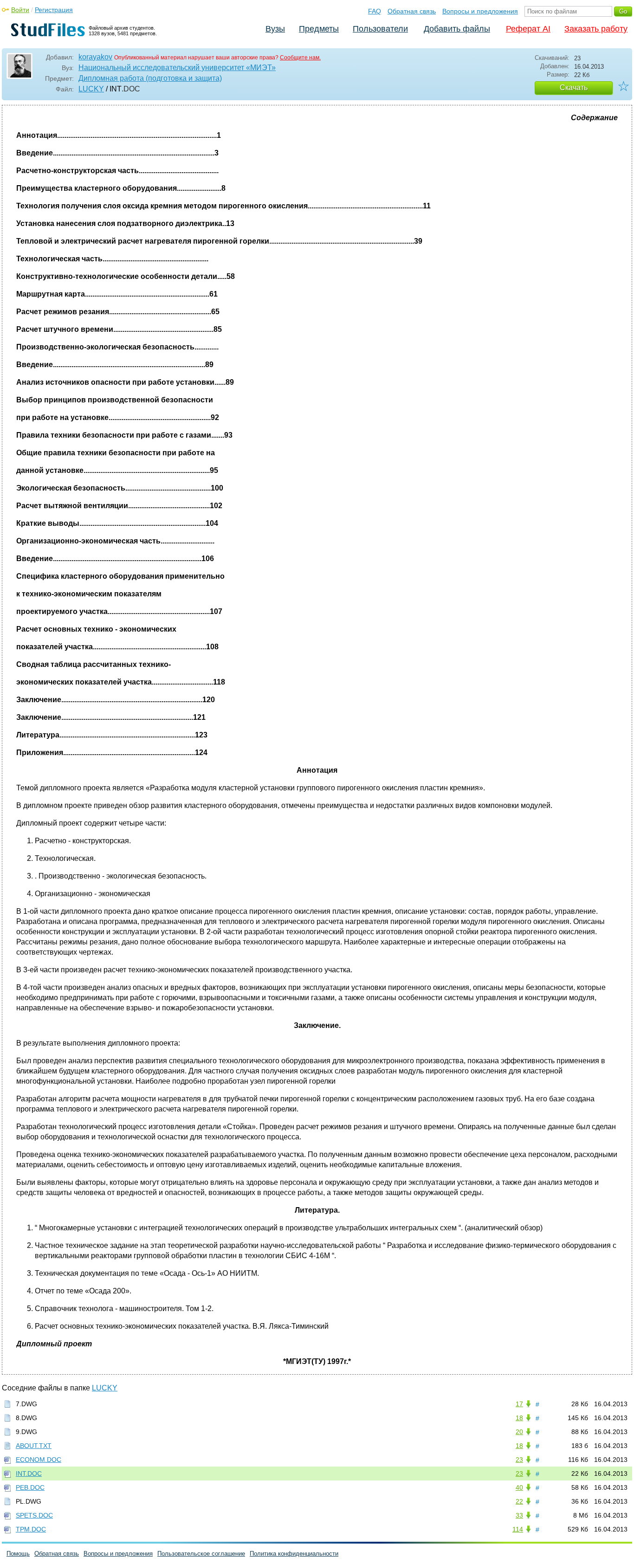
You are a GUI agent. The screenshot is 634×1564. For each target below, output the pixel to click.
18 (519, 1418)
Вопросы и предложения (480, 11)
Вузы (275, 28)
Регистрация (54, 9)
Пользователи (380, 28)
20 (519, 1431)
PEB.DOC (30, 1487)
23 (519, 1459)
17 (519, 1404)
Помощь (18, 1553)
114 (517, 1529)
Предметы (319, 28)
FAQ (374, 11)
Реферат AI (528, 28)
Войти (20, 9)
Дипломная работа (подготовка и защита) (150, 78)
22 (519, 1501)
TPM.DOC (31, 1529)
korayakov (95, 57)
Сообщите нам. (300, 57)
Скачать (574, 87)
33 (519, 1515)
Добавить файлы (457, 28)
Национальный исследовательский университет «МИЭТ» (177, 67)
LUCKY (91, 89)
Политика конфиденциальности (294, 1553)
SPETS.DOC (34, 1515)
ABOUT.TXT (34, 1445)
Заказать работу (596, 28)
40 (519, 1487)
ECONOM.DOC (38, 1459)
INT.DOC (29, 1473)
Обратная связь (412, 11)
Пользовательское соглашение (201, 1553)
